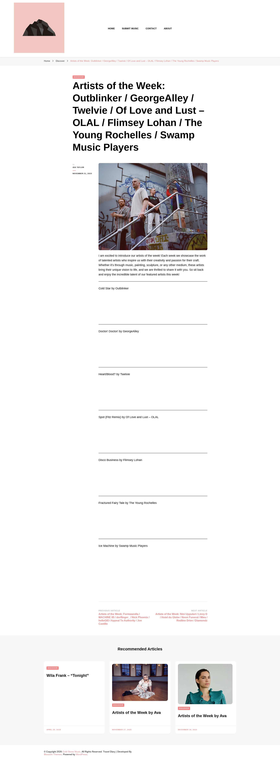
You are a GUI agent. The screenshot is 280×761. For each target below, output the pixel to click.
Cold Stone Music (72, 751)
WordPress (81, 754)
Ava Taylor (78, 167)
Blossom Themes (53, 754)
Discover (79, 77)
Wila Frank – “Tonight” (68, 675)
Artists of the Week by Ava (136, 712)
